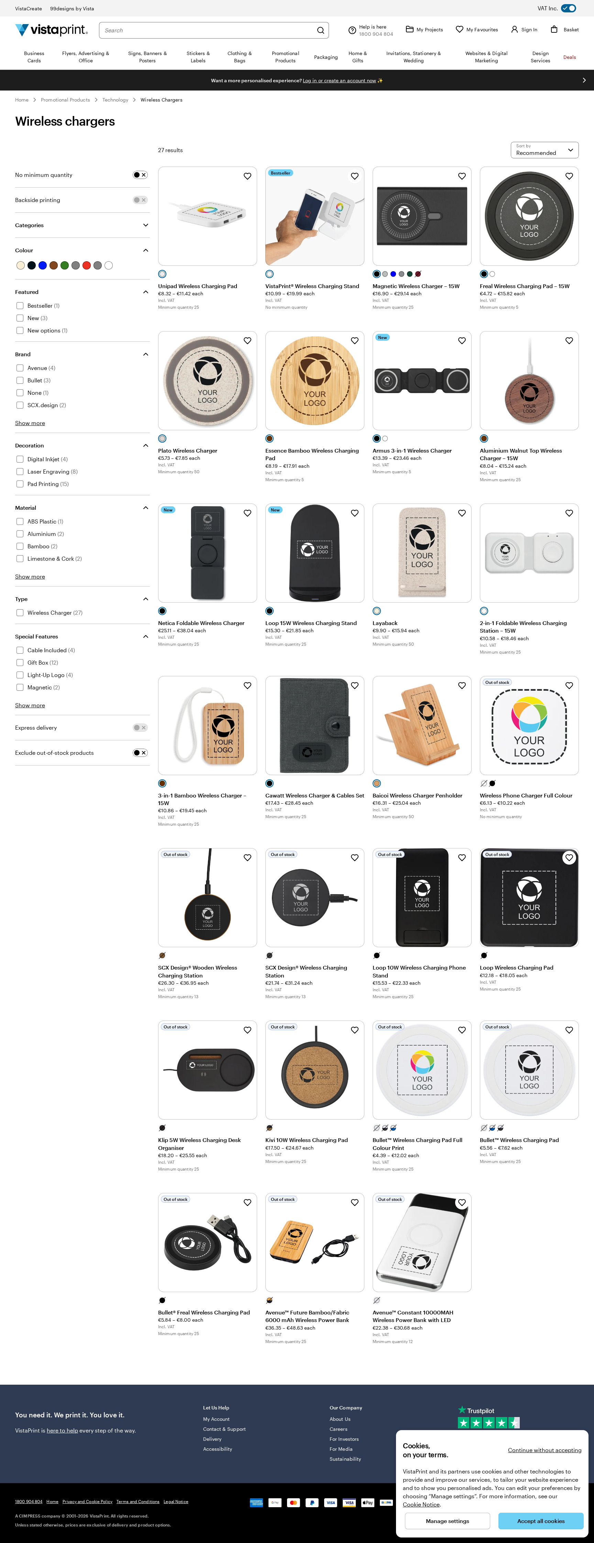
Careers (339, 1429)
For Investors (344, 1439)
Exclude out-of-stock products (54, 752)
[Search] (321, 30)
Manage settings (447, 1521)
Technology (115, 100)
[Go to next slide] (584, 80)
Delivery (212, 1439)
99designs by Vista (72, 8)
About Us (340, 1419)
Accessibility (217, 1449)
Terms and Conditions (138, 1501)
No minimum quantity (43, 174)
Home (22, 100)
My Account (216, 1419)
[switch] (562, 8)
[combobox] (208, 30)
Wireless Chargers (161, 100)
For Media (341, 1449)
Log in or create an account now (339, 80)
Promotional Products (65, 100)
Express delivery (36, 727)
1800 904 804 (28, 1501)
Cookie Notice (421, 1504)
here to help (62, 1430)
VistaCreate (28, 8)
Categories (29, 225)
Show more (30, 423)
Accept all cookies (541, 1521)
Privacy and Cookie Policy (87, 1501)
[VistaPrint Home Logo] (51, 30)
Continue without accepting (545, 1450)
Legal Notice (176, 1501)
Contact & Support (224, 1429)
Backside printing (37, 200)
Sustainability (345, 1459)
